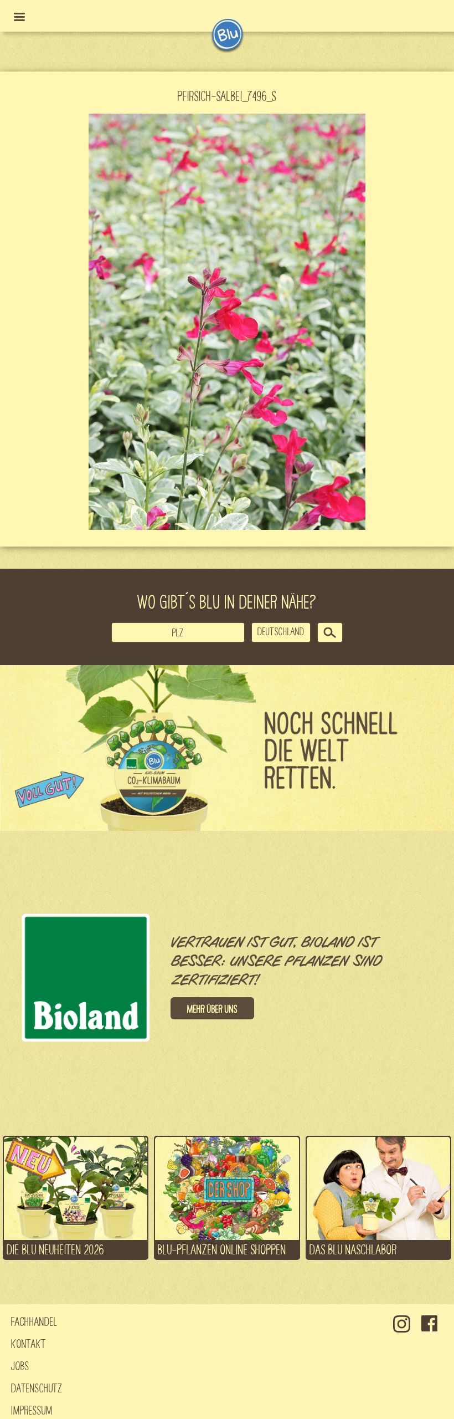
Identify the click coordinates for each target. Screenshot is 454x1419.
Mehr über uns (212, 1008)
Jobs (20, 1365)
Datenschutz (37, 1387)
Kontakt (28, 1343)
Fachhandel (34, 1320)
